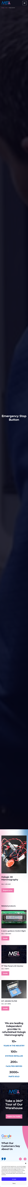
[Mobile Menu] (24, 3)
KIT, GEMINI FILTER (9, 1001)
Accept (14, 1179)
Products (6, 7)
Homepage (2, 7)
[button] (25, 1163)
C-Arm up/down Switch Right (13, 931)
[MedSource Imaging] (5, 3)
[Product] (14, 919)
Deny (14, 1183)
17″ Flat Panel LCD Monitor (12, 966)
